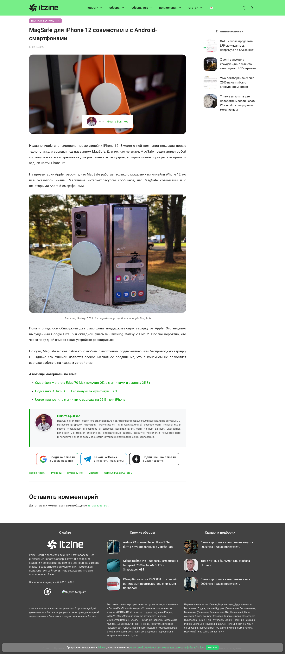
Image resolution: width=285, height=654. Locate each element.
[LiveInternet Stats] (57, 592)
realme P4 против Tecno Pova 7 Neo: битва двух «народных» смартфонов (148, 545)
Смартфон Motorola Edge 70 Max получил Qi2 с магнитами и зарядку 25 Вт (92, 383)
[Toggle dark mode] (244, 8)
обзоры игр (139, 8)
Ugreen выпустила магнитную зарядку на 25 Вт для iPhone (80, 399)
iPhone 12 (55, 472)
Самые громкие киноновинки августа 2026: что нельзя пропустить (227, 545)
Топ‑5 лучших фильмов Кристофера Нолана (225, 563)
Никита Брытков (117, 121)
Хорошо (212, 647)
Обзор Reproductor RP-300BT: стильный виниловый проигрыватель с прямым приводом (150, 584)
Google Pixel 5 (37, 472)
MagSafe (93, 472)
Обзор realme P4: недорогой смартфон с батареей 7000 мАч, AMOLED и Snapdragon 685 (150, 565)
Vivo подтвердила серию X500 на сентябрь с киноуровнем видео (237, 82)
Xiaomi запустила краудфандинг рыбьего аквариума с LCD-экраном (238, 64)
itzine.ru (102, 647)
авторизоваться (97, 505)
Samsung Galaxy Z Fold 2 (118, 472)
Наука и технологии (45, 20)
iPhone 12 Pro (75, 472)
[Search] (252, 8)
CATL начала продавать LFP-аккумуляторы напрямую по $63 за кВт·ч (237, 45)
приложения (168, 8)
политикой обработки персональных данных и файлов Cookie (167, 647)
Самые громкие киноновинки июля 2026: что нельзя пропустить (225, 581)
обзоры (114, 8)
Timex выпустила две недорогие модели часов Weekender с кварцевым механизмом (237, 103)
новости (92, 8)
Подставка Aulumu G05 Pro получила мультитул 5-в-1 (76, 391)
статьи (193, 8)
